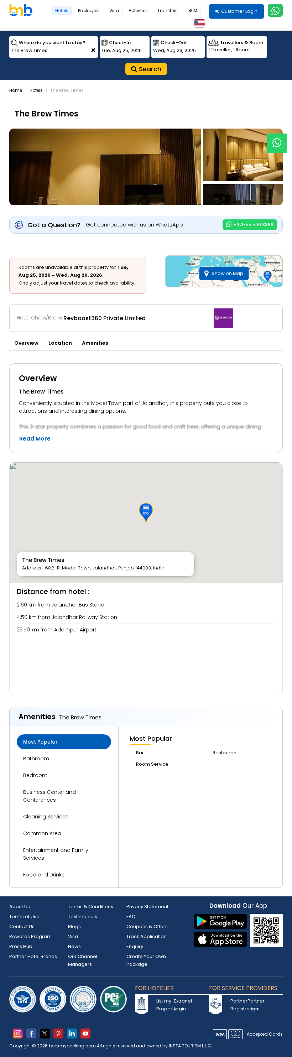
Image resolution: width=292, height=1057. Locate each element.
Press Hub (20, 946)
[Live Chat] (276, 139)
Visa (114, 10)
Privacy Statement (147, 906)
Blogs (74, 926)
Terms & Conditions (90, 906)
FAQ (131, 916)
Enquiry (134, 946)
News (74, 946)
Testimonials (82, 916)
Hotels (61, 10)
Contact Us (22, 926)
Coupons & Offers (147, 926)
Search (149, 68)
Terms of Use (24, 916)
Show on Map (227, 273)
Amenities (95, 343)
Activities (138, 10)
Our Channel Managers (82, 960)
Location (60, 343)
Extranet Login (181, 1005)
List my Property (164, 1005)
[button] (146, 513)
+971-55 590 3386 (252, 224)
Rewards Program (30, 936)
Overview (26, 343)
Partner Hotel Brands (33, 956)
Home (15, 90)
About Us (19, 906)
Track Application (146, 936)
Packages (89, 10)
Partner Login (255, 1005)
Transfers (167, 10)
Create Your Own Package (146, 960)
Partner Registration (238, 1005)
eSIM (192, 10)
